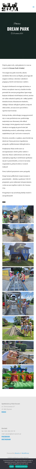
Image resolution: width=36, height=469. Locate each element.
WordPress (25, 453)
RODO (4, 412)
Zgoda (11, 466)
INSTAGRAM (6, 439)
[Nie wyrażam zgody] (34, 464)
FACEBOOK (6, 436)
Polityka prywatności (21, 466)
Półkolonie (17, 24)
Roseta (17, 453)
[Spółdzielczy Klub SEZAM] (10, 7)
